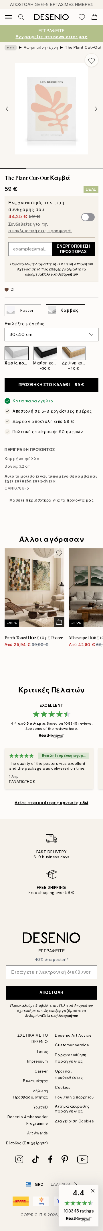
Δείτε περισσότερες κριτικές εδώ (51, 802)
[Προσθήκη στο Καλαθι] (59, 622)
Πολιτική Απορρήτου (60, 274)
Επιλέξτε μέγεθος (25, 323)
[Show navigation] (8, 17)
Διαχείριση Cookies (74, 1121)
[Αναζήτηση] (21, 17)
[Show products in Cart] (94, 17)
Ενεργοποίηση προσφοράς (73, 249)
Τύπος (42, 1051)
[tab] (13, 166)
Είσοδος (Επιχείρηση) (27, 1143)
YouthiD (40, 1107)
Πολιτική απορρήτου (74, 1097)
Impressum (37, 1061)
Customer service (72, 1045)
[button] (78, 1205)
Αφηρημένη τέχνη (41, 47)
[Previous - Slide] (6, 108)
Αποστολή (51, 992)
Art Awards (37, 1133)
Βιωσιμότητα (35, 1081)
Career (41, 1071)
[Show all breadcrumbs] (11, 47)
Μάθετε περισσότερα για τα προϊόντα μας (51, 500)
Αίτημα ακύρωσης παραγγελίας (72, 1109)
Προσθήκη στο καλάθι (51, 384)
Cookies (63, 1087)
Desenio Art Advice (73, 1035)
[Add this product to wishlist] (91, 60)
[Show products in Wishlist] (82, 17)
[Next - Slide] (96, 108)
